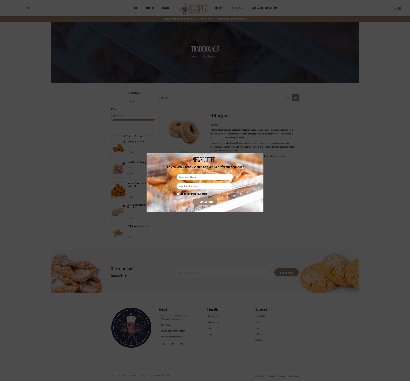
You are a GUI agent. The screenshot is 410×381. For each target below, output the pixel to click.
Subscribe (206, 201)
